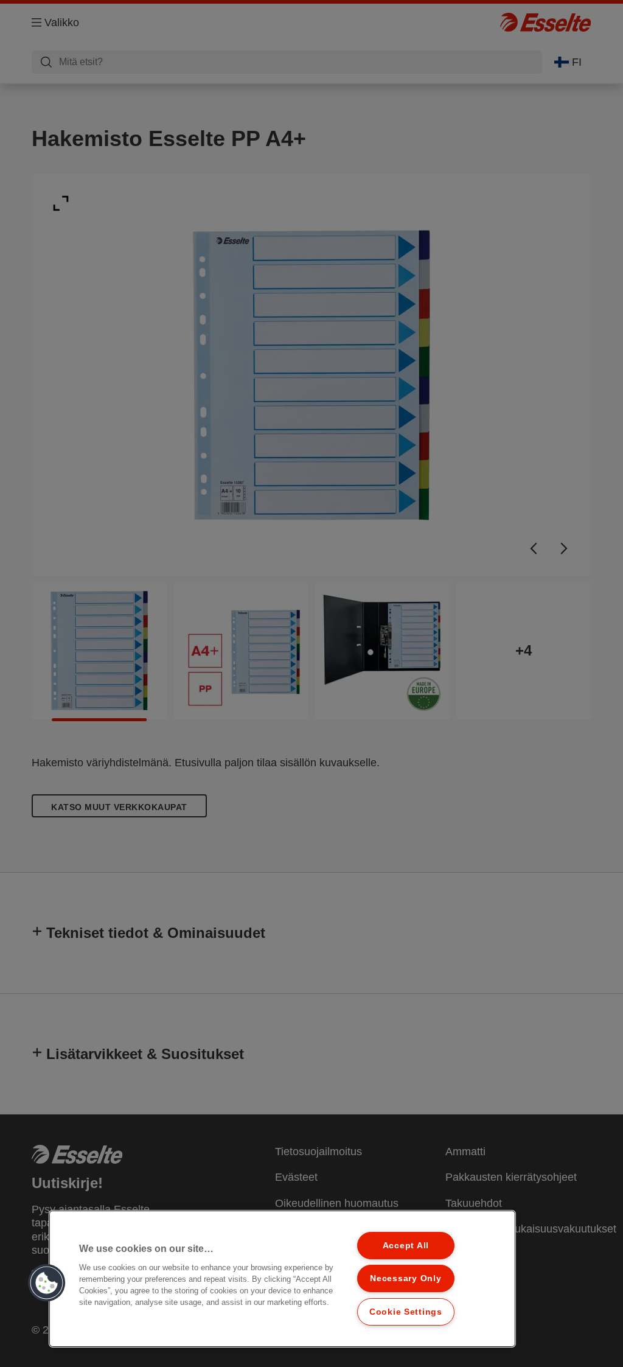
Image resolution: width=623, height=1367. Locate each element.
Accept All (406, 1245)
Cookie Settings (405, 1311)
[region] (282, 1279)
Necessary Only (405, 1278)
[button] (46, 1283)
